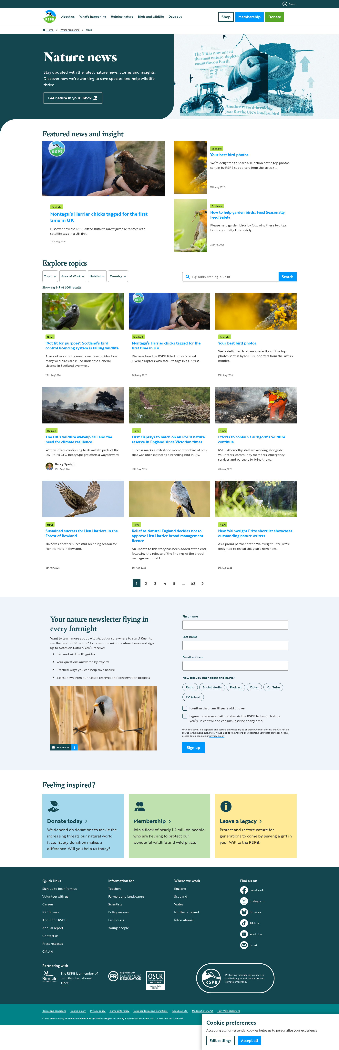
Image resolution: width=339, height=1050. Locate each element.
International (184, 920)
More (65, 982)
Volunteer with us (55, 896)
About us (68, 16)
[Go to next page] (202, 583)
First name (190, 616)
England (180, 888)
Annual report (52, 927)
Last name (190, 636)
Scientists (115, 904)
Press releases (52, 943)
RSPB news (50, 912)
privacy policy (216, 736)
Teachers (114, 888)
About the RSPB (54, 920)
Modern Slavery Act (202, 1010)
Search (292, 4)
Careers (48, 904)
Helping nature (122, 16)
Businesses (116, 920)
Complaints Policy (119, 1010)
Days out (175, 16)
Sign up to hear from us (59, 888)
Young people (118, 927)
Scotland (180, 896)
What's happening (92, 16)
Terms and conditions (54, 1010)
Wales (178, 904)
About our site (179, 1010)
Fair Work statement (229, 1010)
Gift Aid (47, 951)
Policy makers (118, 912)
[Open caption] (74, 747)
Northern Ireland (186, 912)
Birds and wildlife (151, 16)
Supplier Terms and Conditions (150, 1010)
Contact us (50, 935)
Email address (192, 657)
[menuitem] (68, 16)
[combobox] (50, 276)
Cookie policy (78, 1010)
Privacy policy (97, 1010)
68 (193, 583)
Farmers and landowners (126, 896)
